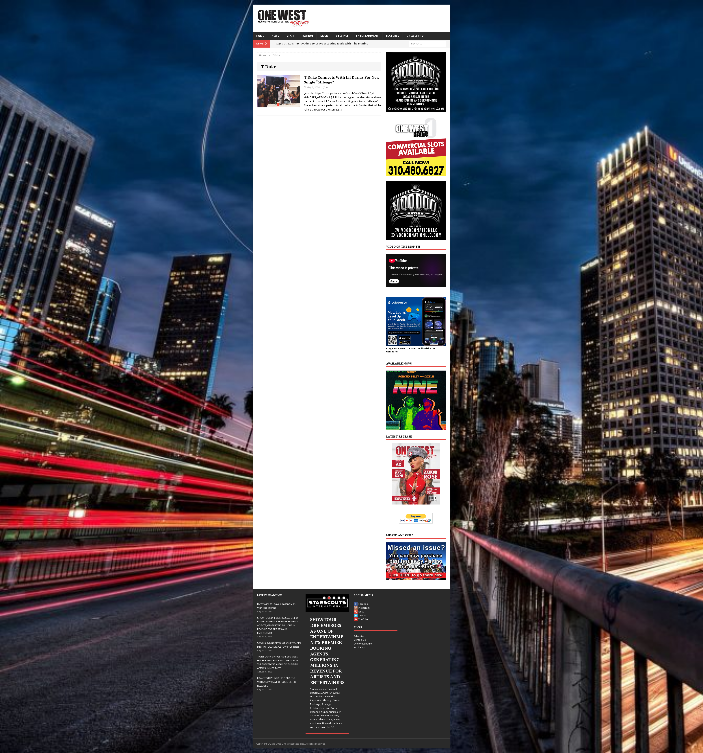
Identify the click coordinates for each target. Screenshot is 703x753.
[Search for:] (427, 43)
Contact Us (360, 639)
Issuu (361, 611)
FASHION (307, 36)
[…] (340, 109)
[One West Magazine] (351, 18)
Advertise (359, 636)
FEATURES (392, 36)
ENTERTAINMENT (367, 36)
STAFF (290, 36)
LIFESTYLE (342, 36)
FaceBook (363, 604)
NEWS (275, 36)
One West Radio (363, 643)
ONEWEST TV (414, 36)
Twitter (362, 615)
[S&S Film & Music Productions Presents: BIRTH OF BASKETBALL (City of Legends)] (324, 603)
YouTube (363, 619)
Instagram (364, 607)
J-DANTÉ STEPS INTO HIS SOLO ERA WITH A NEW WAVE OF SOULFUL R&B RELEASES (277, 681)
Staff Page (359, 647)
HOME (260, 36)
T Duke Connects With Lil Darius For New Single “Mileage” (341, 80)
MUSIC (324, 36)
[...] (331, 692)
